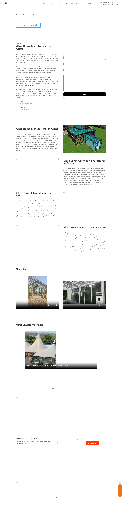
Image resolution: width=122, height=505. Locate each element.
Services (51, 3)
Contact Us (90, 3)
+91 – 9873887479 (25, 109)
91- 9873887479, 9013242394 (109, 5)
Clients (67, 3)
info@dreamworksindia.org (27, 103)
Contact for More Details (28, 25)
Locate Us (74, 3)
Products (58, 3)
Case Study (54, 497)
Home (35, 3)
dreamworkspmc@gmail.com (109, 2)
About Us (42, 3)
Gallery (83, 3)
